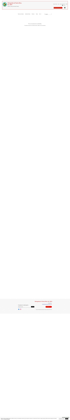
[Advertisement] (22, 325)
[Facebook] (19, 309)
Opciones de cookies (61, 418)
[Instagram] (20, 309)
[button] (64, 7)
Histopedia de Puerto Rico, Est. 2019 (43, 301)
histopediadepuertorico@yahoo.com (47, 304)
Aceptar (67, 418)
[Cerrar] (69, 418)
